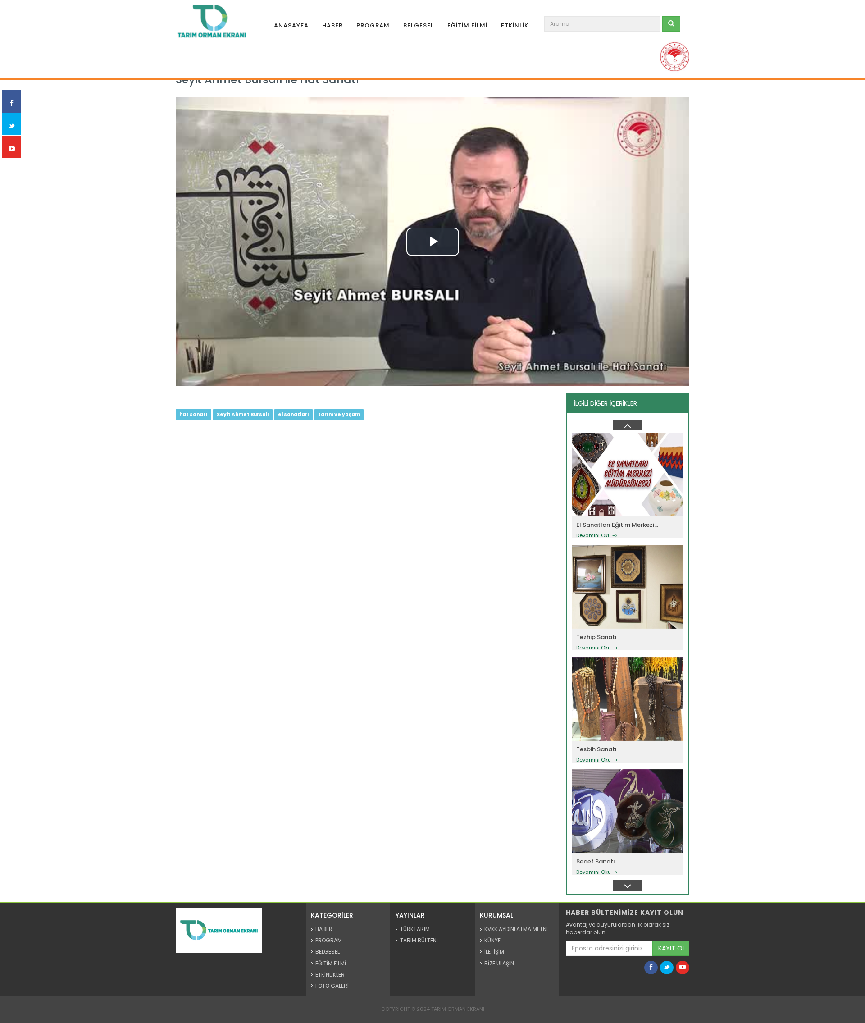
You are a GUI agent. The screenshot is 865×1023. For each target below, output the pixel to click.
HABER (332, 25)
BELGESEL (418, 25)
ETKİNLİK (514, 25)
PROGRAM (373, 25)
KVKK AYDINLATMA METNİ (516, 929)
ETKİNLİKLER (330, 974)
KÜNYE (492, 940)
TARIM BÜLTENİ (419, 940)
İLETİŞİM (494, 951)
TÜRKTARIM (415, 929)
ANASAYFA (291, 25)
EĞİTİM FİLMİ (467, 25)
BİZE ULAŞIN (499, 963)
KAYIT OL (671, 948)
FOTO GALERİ (332, 986)
